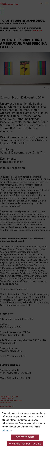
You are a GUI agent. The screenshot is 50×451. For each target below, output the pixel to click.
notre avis (6, 430)
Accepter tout (25, 437)
